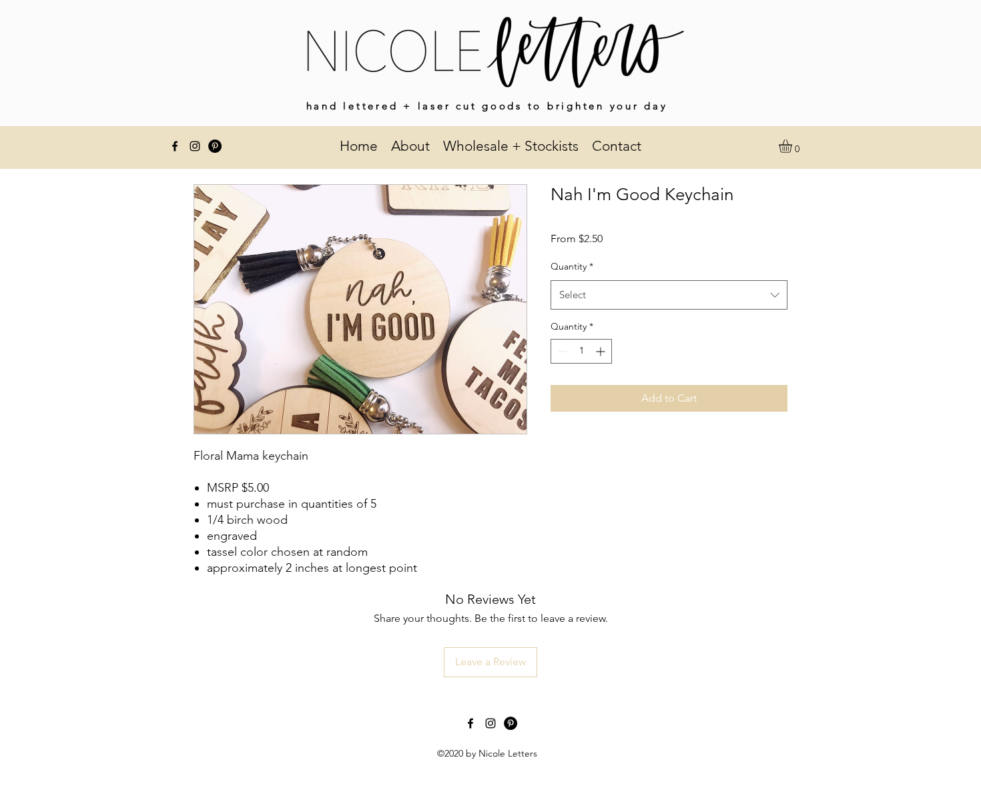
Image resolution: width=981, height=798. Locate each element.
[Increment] (601, 351)
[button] (793, 146)
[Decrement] (561, 351)
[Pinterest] (215, 146)
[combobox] (669, 295)
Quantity (572, 266)
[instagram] (195, 146)
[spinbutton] (581, 351)
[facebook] (175, 146)
